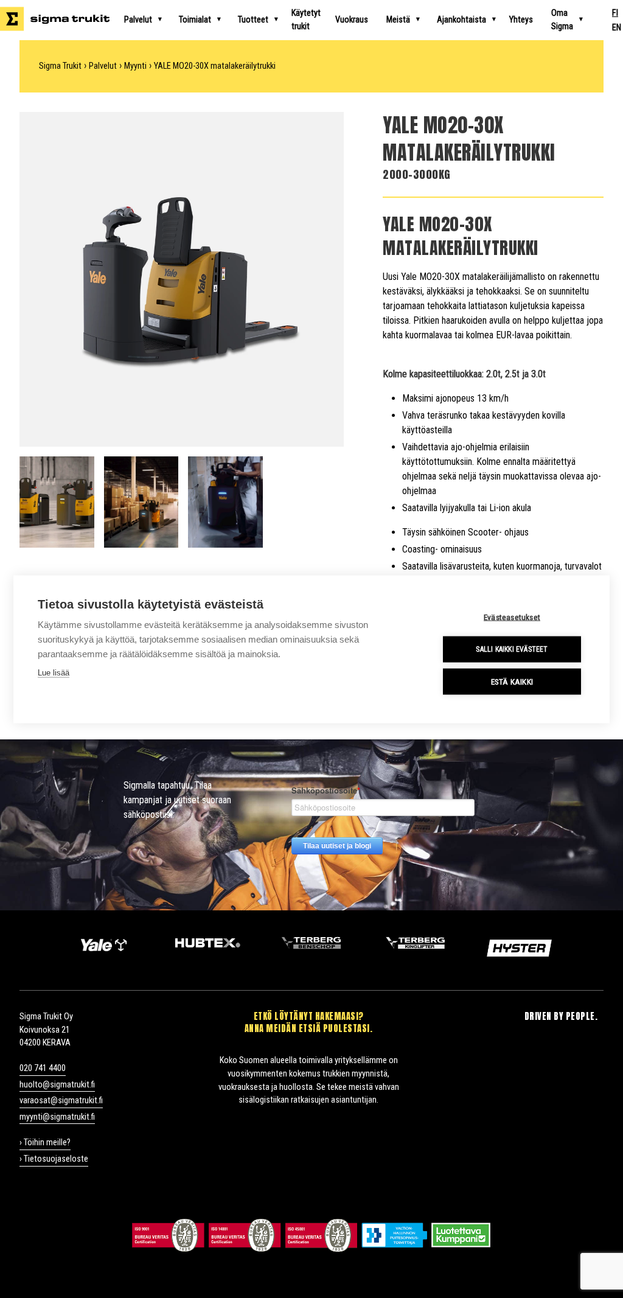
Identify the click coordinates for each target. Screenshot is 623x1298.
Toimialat (195, 20)
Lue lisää (53, 672)
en (616, 28)
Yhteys (521, 20)
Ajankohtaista (461, 20)
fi (615, 13)
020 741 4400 (42, 1068)
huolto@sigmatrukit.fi (57, 1085)
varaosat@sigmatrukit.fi (61, 1100)
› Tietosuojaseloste (53, 1159)
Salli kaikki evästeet (512, 649)
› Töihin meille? (45, 1142)
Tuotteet (253, 20)
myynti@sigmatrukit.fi (57, 1117)
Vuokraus (351, 20)
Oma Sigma (562, 20)
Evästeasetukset (512, 616)
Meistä (398, 20)
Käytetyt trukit (306, 20)
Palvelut (138, 20)
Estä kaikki (512, 681)
